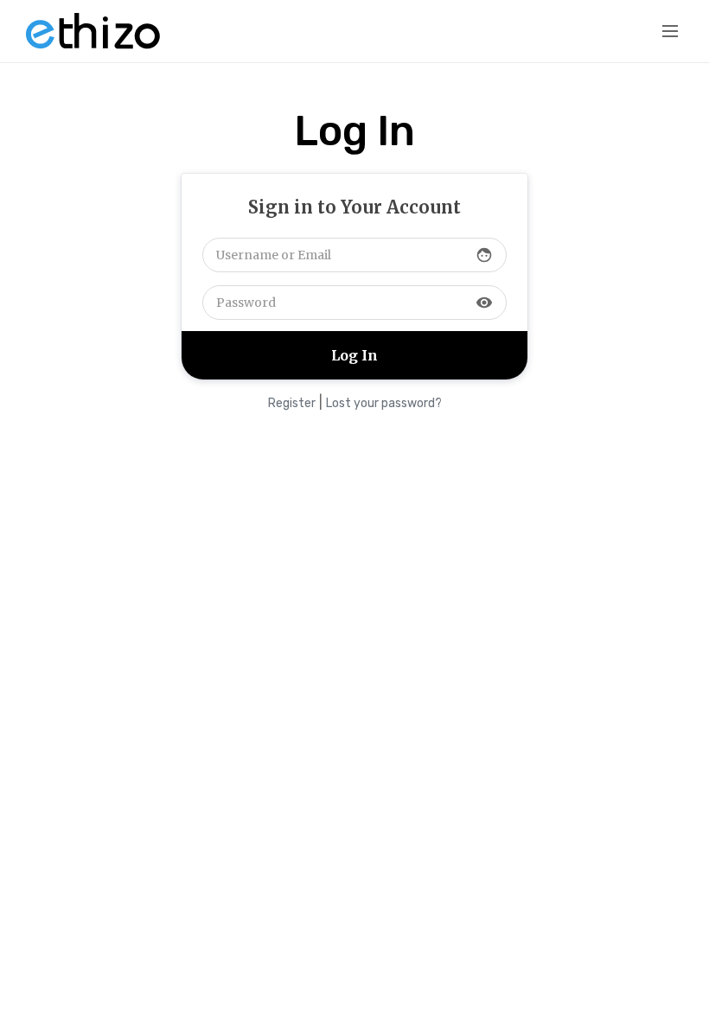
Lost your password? (384, 403)
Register (292, 403)
